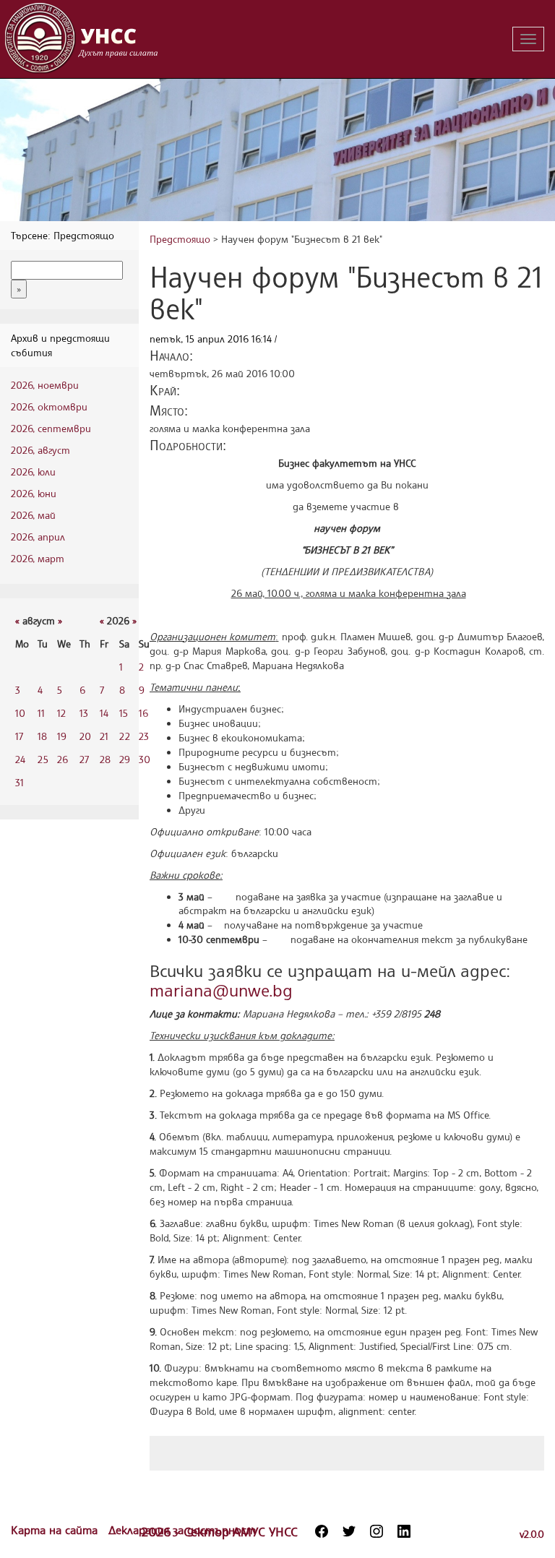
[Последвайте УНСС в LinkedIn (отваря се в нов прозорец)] (404, 1531)
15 (123, 713)
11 (41, 713)
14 (104, 713)
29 (124, 759)
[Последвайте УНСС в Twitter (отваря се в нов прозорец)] (349, 1531)
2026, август (40, 450)
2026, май (33, 515)
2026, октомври (49, 406)
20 (85, 736)
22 (124, 736)
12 (61, 713)
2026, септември (51, 428)
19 (61, 736)
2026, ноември (45, 385)
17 (19, 736)
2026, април (38, 536)
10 (20, 713)
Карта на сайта (56, 1530)
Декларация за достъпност (182, 1530)
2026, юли (33, 471)
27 (84, 759)
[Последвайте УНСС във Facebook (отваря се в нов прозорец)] (321, 1531)
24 (20, 759)
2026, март (37, 558)
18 (42, 736)
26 (62, 759)
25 (43, 759)
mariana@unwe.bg (221, 990)
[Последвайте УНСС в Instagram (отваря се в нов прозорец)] (376, 1531)
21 (104, 736)
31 (19, 782)
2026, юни (33, 493)
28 (105, 759)
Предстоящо (180, 239)
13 (83, 713)
